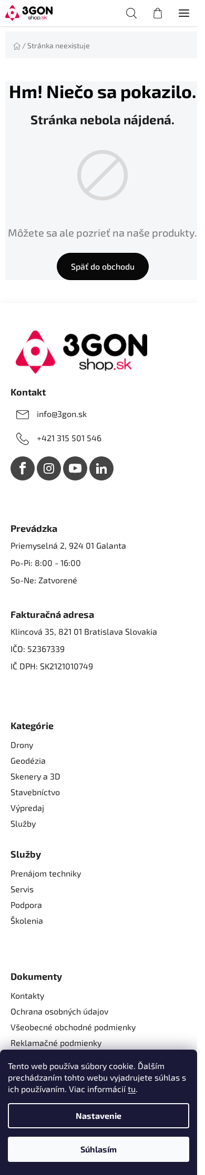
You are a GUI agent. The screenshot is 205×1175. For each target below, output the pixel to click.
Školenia (27, 920)
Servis (22, 889)
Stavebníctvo (35, 792)
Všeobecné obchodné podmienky (73, 1027)
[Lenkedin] (101, 468)
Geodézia (28, 760)
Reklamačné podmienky (56, 1043)
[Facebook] (23, 468)
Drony (22, 745)
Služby (23, 823)
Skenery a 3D (35, 776)
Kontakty (27, 995)
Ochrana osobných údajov (59, 1011)
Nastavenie (98, 1115)
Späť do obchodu (103, 266)
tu (132, 1089)
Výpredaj (27, 808)
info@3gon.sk (62, 414)
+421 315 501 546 (69, 438)
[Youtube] (75, 468)
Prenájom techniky (46, 873)
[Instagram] (49, 468)
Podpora (26, 905)
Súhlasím (98, 1149)
